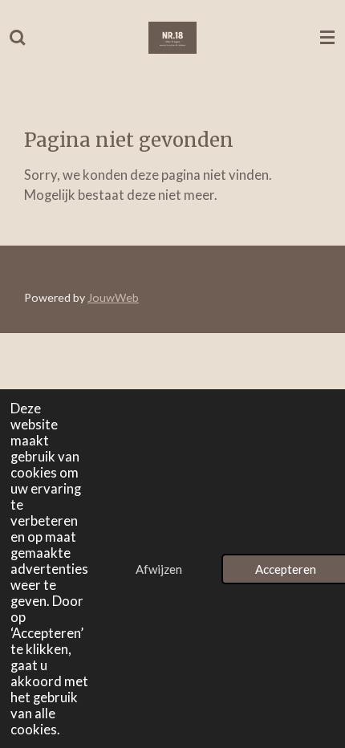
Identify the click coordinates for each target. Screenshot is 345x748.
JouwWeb (113, 297)
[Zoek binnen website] (17, 38)
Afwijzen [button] (159, 569)
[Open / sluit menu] (327, 38)
